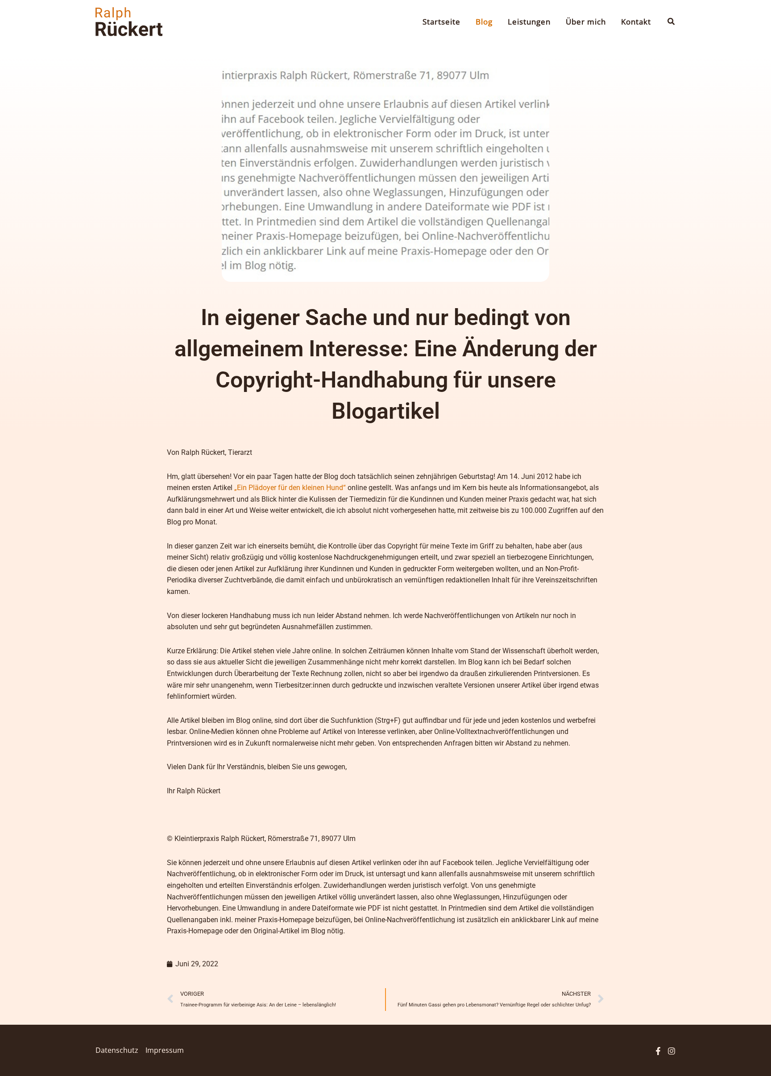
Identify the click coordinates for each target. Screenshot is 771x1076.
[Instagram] (671, 1051)
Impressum (164, 1050)
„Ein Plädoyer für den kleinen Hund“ (290, 487)
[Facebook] (658, 1051)
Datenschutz (116, 1050)
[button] (671, 22)
